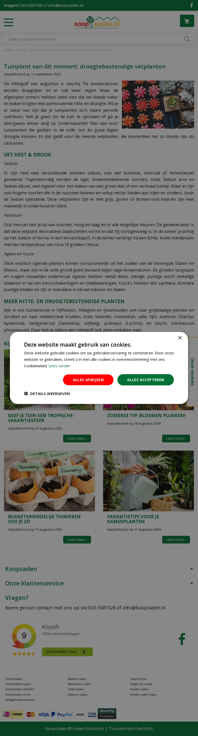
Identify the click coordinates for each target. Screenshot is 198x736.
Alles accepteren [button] (145, 379)
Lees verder (59, 365)
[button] (47, 393)
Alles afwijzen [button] (88, 379)
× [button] (180, 338)
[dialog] (99, 368)
